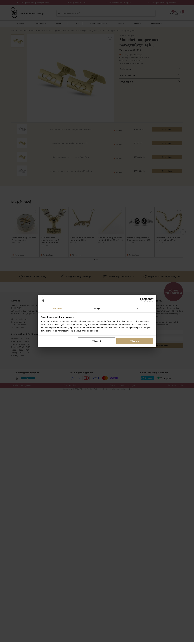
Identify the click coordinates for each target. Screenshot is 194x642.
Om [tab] (136, 308)
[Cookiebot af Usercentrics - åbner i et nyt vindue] (141, 300)
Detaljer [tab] (97, 308)
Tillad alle (134, 341)
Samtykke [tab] (57, 308)
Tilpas (95, 341)
